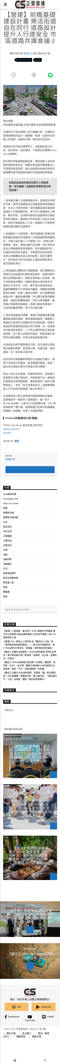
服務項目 (21, 1036)
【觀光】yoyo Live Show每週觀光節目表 (31, 956)
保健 (5, 507)
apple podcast (11, 429)
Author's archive (30, 469)
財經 (5, 587)
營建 (17, 441)
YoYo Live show (24, 59)
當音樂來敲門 (9, 573)
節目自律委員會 (10, 577)
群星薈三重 (8, 582)
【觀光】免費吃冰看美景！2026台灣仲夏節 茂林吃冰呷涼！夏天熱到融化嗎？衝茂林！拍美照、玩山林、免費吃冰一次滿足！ (30, 655)
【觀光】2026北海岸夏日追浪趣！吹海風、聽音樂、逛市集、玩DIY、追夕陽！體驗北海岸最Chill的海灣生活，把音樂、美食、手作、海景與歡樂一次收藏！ (29, 665)
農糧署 (6, 591)
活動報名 (7, 563)
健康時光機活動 (10, 517)
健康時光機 (8, 512)
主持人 (6, 1036)
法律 (5, 549)
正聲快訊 (7, 540)
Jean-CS (28, 53)
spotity (7, 432)
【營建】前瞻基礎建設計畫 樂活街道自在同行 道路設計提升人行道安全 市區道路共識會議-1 (30, 916)
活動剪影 (7, 559)
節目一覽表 (43, 1033)
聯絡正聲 (36, 1036)
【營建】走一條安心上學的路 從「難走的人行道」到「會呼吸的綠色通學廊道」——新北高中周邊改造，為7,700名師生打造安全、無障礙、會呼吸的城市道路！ (29, 644)
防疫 (5, 596)
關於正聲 (11, 1033)
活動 (5, 554)
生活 (38, 59)
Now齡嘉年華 (9, 494)
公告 (5, 521)
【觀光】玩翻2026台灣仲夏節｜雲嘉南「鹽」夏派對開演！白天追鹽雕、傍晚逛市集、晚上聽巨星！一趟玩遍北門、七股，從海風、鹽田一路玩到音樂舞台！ (30, 676)
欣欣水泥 (7, 531)
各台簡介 (26, 1033)
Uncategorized (10, 498)
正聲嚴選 (7, 535)
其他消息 (7, 526)
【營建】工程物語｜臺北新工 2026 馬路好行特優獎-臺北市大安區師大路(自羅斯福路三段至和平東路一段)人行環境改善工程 (29, 634)
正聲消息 (7, 545)
